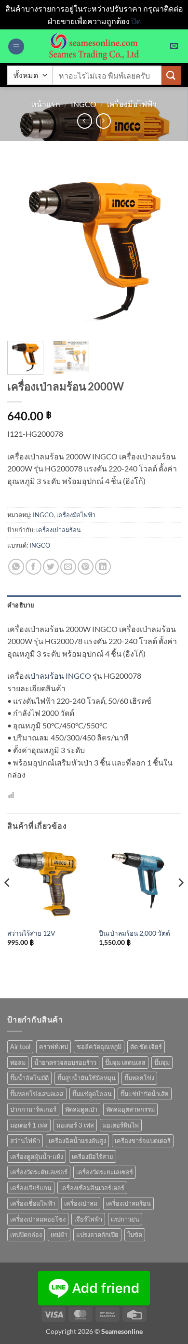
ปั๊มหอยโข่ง (139, 1078)
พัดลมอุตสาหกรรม (130, 1109)
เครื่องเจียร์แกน (31, 1188)
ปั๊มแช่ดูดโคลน (92, 1094)
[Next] (165, 246)
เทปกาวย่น (125, 1219)
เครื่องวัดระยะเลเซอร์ (104, 1172)
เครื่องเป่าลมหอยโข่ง (38, 1219)
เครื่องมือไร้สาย (92, 1156)
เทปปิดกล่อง (26, 1234)
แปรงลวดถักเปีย (97, 1234)
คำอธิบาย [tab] (21, 605)
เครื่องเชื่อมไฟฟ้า (32, 1203)
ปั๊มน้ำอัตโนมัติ (29, 1078)
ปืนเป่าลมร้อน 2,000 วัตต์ (134, 933)
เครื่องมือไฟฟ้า (132, 103)
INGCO (83, 103)
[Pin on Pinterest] (86, 567)
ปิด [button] (136, 21)
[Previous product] (103, 120)
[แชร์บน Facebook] (33, 567)
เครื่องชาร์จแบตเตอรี (143, 1140)
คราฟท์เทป (53, 1046)
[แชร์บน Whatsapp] (16, 567)
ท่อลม (18, 1062)
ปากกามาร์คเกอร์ (33, 1109)
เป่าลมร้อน (46, 675)
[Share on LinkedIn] (103, 567)
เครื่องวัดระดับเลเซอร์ (38, 1172)
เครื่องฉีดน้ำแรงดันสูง (77, 1140)
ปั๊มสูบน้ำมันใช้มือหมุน (86, 1078)
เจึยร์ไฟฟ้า (88, 1219)
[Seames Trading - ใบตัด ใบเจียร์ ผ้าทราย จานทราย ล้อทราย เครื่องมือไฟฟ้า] (94, 46)
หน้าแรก (45, 103)
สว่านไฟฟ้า (25, 1140)
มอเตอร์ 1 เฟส (29, 1125)
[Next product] (84, 120)
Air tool (20, 1046)
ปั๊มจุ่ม (162, 1062)
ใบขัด (134, 1234)
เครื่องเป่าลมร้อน (58, 530)
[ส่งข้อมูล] (171, 75)
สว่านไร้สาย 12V (31, 933)
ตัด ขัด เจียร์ (146, 1046)
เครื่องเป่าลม (80, 1203)
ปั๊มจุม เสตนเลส (125, 1062)
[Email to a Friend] (68, 567)
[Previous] (22, 246)
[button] (16, 46)
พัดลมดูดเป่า (81, 1109)
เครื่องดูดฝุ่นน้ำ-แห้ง (36, 1156)
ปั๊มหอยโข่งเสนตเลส (37, 1094)
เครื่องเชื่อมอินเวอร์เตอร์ (92, 1188)
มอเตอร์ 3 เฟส (75, 1125)
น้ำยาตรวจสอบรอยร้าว (65, 1062)
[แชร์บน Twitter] (51, 567)
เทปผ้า (59, 1234)
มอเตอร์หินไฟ (121, 1125)
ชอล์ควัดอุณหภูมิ (99, 1046)
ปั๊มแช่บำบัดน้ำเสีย (145, 1094)
